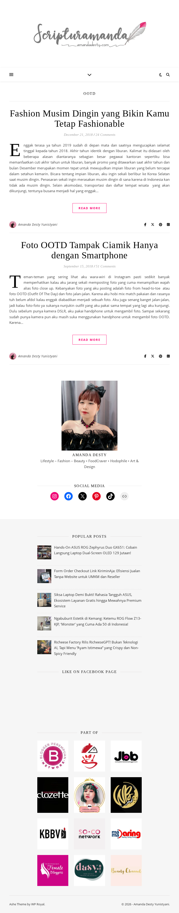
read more (89, 208)
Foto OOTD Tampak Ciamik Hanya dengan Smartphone (89, 250)
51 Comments (106, 266)
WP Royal (37, 904)
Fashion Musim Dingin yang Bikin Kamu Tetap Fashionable (89, 118)
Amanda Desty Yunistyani (38, 224)
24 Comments (105, 135)
